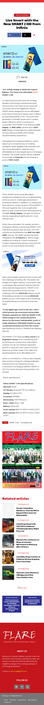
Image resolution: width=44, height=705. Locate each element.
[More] (34, 35)
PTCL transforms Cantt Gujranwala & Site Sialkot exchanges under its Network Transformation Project (12, 605)
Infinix (35, 92)
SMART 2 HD (14, 422)
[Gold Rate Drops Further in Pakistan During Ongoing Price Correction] (8, 557)
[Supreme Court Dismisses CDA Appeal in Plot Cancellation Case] (8, 573)
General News (23, 536)
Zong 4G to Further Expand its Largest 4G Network (32, 602)
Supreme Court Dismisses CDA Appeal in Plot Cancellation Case (27, 574)
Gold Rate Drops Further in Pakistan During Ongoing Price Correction (28, 559)
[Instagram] (27, 687)
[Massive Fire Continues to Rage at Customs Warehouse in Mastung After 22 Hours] (8, 541)
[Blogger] (16, 687)
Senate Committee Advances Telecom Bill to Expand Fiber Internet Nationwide (27, 511)
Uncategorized (22, 15)
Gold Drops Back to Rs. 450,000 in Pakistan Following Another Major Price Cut (27, 527)
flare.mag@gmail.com (19, 671)
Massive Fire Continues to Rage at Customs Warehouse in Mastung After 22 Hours (27, 543)
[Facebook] (22, 687)
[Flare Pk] (18, 77)
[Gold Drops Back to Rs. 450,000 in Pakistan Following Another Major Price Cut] (8, 525)
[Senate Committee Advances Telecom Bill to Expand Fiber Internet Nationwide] (8, 510)
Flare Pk (24, 77)
